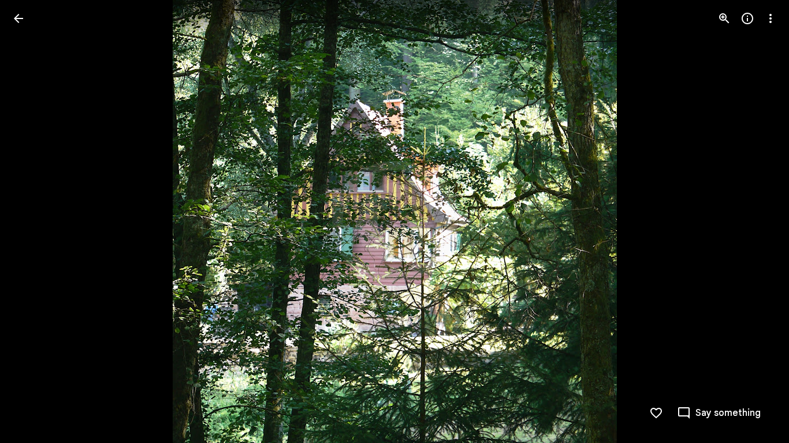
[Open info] (747, 18)
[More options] (770, 18)
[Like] (656, 413)
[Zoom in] (724, 18)
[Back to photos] (18, 18)
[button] (32, 221)
